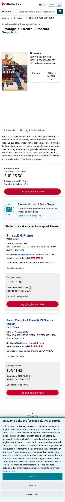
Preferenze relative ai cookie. (17, 458)
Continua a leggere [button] (31, 158)
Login (51, 4)
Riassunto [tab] (9, 130)
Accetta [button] (32, 476)
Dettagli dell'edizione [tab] (32, 130)
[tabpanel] (31, 147)
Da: (51, 75)
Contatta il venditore (15, 268)
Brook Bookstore (18, 343)
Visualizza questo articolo (15, 171)
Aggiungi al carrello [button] (32, 191)
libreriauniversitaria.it (20, 254)
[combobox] (37, 11)
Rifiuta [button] (32, 485)
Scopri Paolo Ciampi (27, 215)
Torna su (32, 416)
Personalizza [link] (32, 494)
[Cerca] (60, 11)
